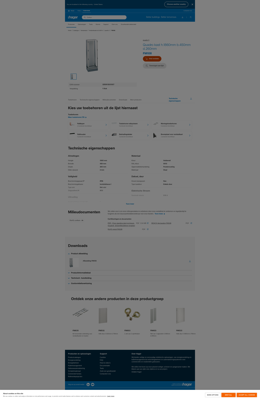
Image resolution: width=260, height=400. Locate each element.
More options (212, 395)
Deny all (228, 395)
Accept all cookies (247, 395)
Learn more (110, 396)
